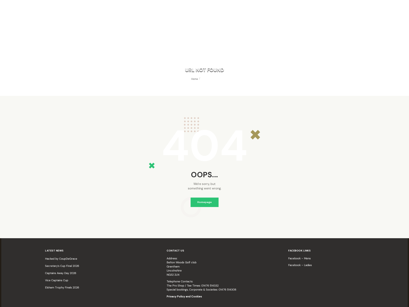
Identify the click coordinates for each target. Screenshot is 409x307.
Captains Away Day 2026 (60, 273)
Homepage (204, 202)
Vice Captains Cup (56, 280)
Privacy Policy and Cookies (184, 296)
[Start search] (305, 27)
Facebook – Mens (299, 258)
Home (194, 78)
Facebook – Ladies (300, 265)
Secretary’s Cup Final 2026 (62, 266)
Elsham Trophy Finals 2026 (62, 287)
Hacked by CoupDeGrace (61, 258)
